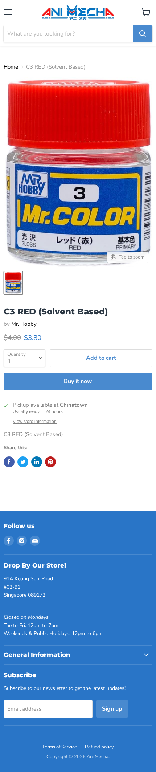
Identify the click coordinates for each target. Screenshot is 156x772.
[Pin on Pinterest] (50, 461)
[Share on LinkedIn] (36, 461)
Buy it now (78, 381)
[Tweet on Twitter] (22, 461)
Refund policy (99, 747)
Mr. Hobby (24, 324)
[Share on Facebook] (9, 461)
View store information (35, 421)
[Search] (142, 33)
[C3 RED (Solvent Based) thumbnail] (13, 282)
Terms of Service (59, 747)
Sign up (112, 709)
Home (11, 67)
